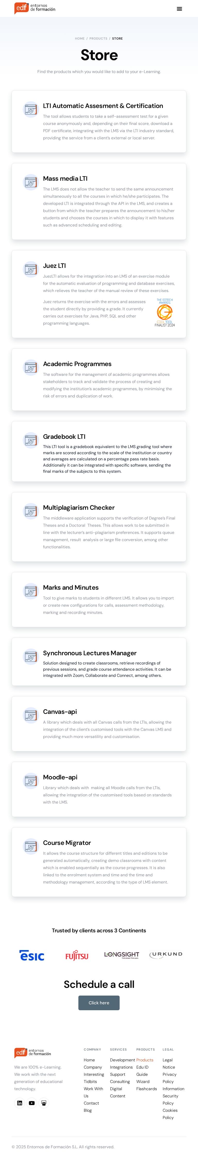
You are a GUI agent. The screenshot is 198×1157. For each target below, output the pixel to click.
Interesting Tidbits (94, 1078)
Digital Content (117, 1092)
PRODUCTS (98, 39)
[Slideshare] (43, 1103)
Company (93, 1067)
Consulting (120, 1081)
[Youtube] (31, 1103)
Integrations (120, 1067)
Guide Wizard (143, 1078)
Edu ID (142, 1067)
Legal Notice (169, 1063)
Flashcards (146, 1088)
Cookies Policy (170, 1114)
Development (120, 1060)
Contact (91, 1103)
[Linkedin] (19, 1103)
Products (144, 1060)
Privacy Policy (170, 1078)
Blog (88, 1110)
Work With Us (93, 1092)
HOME (80, 39)
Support (118, 1074)
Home (89, 1060)
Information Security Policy (173, 1096)
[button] (179, 8)
